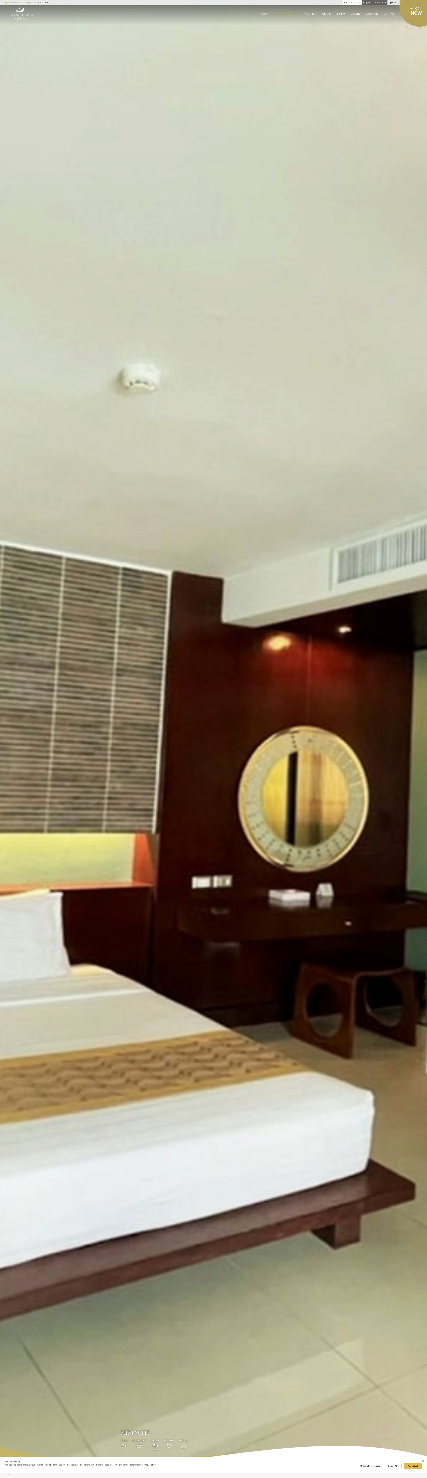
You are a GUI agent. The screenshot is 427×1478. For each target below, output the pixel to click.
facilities (310, 14)
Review (340, 14)
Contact (389, 14)
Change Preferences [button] (370, 1466)
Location (372, 14)
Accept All (413, 1466)
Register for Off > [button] (374, 2)
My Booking (354, 2)
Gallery (355, 14)
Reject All (392, 1466)
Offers (326, 14)
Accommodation (285, 14)
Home (264, 14)
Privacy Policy (149, 1464)
